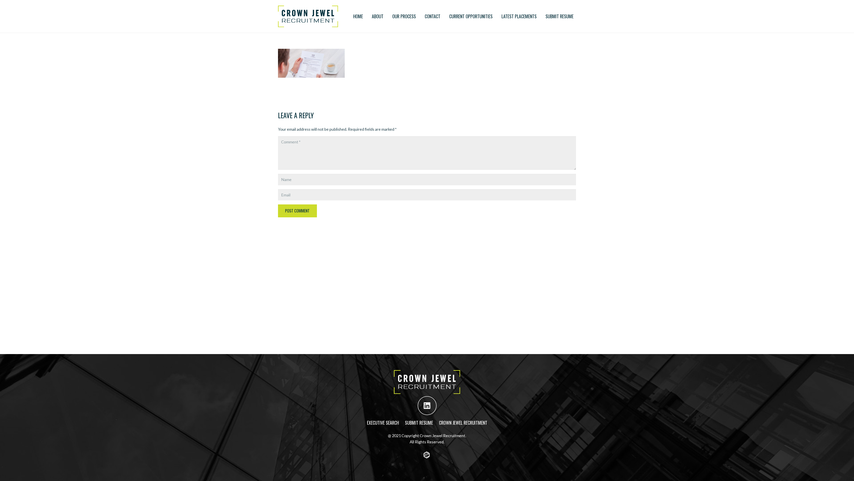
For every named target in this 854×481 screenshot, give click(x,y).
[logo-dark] (308, 16)
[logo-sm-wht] (427, 455)
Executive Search (383, 422)
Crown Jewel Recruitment (463, 422)
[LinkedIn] (427, 405)
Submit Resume (419, 422)
